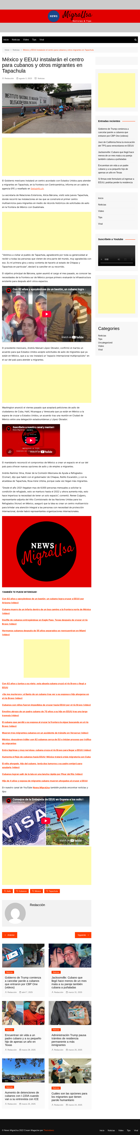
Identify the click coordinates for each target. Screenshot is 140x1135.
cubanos (23, 891)
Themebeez (48, 1130)
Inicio (6, 40)
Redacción (9, 78)
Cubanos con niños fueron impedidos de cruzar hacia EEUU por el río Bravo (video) (46, 704)
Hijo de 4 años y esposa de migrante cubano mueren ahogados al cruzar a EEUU (45, 780)
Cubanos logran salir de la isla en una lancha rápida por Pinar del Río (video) (42, 774)
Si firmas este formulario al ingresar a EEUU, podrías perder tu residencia (116, 181)
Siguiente (82, 935)
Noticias (16, 40)
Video (26, 40)
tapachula (53, 891)
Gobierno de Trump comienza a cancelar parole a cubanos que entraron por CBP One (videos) (113, 132)
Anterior (11, 935)
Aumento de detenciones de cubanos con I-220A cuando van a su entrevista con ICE (22, 1096)
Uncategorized (105, 342)
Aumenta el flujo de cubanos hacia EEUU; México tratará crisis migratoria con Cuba (46, 756)
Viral (42, 40)
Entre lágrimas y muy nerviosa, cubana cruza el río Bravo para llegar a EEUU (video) (46, 750)
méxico (38, 891)
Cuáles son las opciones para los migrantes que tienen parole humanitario (69, 1097)
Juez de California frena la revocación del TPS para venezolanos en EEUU (116, 144)
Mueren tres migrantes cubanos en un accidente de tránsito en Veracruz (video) (45, 732)
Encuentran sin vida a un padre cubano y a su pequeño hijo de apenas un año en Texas (113, 169)
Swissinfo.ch (37, 188)
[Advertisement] (46, 157)
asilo (9, 891)
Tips (34, 40)
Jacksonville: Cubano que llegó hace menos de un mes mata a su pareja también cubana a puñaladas (116, 155)
